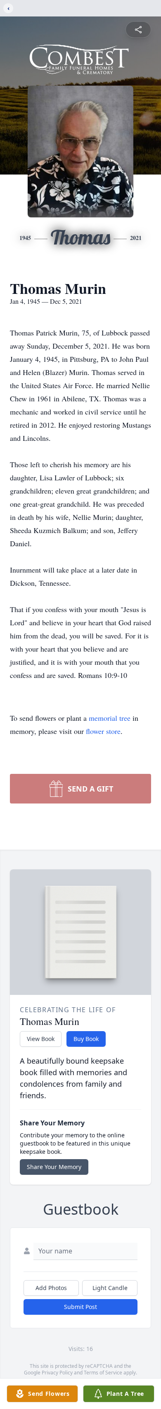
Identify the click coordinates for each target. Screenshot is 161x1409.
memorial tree (109, 718)
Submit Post (80, 1307)
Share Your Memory (54, 1167)
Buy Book (86, 1039)
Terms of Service (103, 1372)
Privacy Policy (57, 1372)
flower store (103, 731)
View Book (40, 1039)
